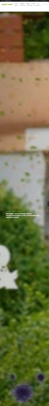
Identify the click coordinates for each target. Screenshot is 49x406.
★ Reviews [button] (48, 203)
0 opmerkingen (14, 211)
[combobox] (37, 1)
